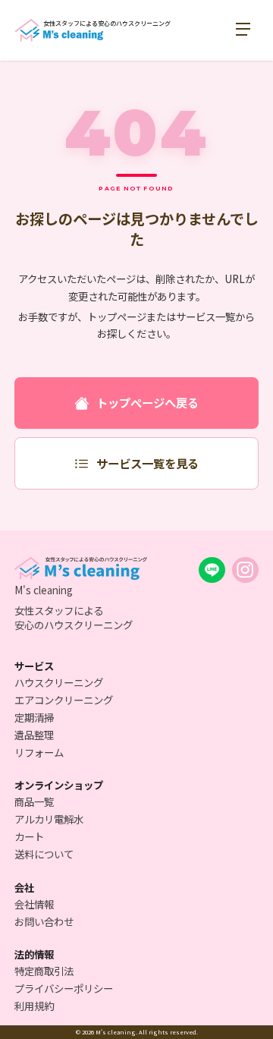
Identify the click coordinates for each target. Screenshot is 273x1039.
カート (29, 836)
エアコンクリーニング (63, 699)
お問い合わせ (44, 921)
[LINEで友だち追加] (212, 570)
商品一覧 (34, 801)
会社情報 (34, 903)
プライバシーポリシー (63, 988)
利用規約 (34, 1005)
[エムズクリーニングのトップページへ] (80, 569)
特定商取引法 (44, 970)
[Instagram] (245, 570)
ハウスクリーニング (58, 682)
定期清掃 (34, 717)
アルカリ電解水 (48, 818)
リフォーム (39, 752)
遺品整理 (34, 734)
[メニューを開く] (247, 30)
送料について (44, 853)
